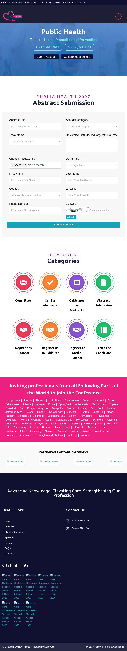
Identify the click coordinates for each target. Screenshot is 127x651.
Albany (110, 411)
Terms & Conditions (114, 646)
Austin (48, 419)
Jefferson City (13, 411)
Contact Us (10, 553)
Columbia (10, 419)
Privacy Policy (93, 646)
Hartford (99, 400)
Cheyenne (41, 423)
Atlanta (27, 404)
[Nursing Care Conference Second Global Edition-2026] (7, 587)
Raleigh (9, 415)
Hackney (72, 435)
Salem (72, 415)
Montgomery (12, 400)
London (73, 431)
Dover (111, 400)
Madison (26, 423)
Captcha (71, 203)
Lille (7, 427)
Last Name (72, 173)
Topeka (113, 404)
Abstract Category (77, 120)
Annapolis (57, 408)
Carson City (56, 411)
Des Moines (99, 404)
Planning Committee (15, 532)
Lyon (63, 423)
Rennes (46, 427)
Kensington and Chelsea (49, 435)
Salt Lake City (64, 419)
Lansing (82, 408)
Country (14, 188)
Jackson (111, 408)
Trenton (84, 411)
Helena (29, 411)
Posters (8, 543)
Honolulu (40, 404)
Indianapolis (81, 404)
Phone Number (18, 203)
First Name (16, 173)
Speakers (9, 537)
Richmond (97, 419)
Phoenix (40, 400)
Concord (71, 411)
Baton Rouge (27, 408)
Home (8, 521)
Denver (86, 400)
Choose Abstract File (22, 158)
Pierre (23, 419)
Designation (73, 158)
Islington (85, 435)
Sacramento (72, 400)
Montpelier (82, 419)
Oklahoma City (56, 415)
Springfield (65, 404)
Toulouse (89, 423)
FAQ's (8, 548)
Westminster (102, 431)
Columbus (38, 415)
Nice (100, 423)
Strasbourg (20, 427)
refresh (71, 217)
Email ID (71, 188)
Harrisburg (86, 415)
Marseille (74, 423)
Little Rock (55, 400)
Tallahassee (12, 404)
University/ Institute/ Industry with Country (91, 135)
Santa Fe (97, 411)
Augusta (43, 408)
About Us (9, 526)
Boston (70, 408)
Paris (53, 423)
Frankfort (10, 408)
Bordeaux (112, 423)
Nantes (34, 427)
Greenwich (25, 435)
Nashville (36, 419)
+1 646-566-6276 (80, 520)
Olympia (112, 419)
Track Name (16, 135)
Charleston (11, 423)
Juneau (28, 400)
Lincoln (41, 411)
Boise (51, 404)
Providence (102, 415)
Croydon (86, 431)
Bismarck (23, 415)
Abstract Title (17, 120)
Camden (10, 435)
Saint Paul (97, 408)
